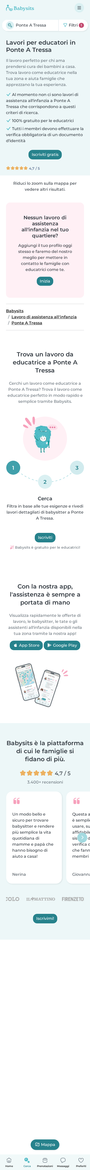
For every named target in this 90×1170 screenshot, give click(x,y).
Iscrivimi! (45, 918)
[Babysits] (20, 8)
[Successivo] (82, 838)
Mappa (48, 1144)
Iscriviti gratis (45, 154)
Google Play (64, 645)
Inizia (45, 281)
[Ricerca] (10, 25)
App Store (29, 645)
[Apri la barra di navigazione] (79, 8)
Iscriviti (45, 537)
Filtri (75, 25)
